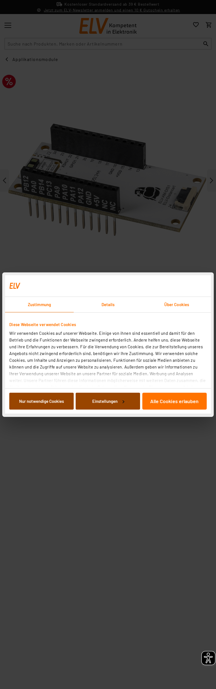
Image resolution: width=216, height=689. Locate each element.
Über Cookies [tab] (176, 304)
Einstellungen (105, 401)
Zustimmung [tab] (39, 304)
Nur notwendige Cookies (41, 401)
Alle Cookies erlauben (174, 401)
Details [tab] (108, 304)
